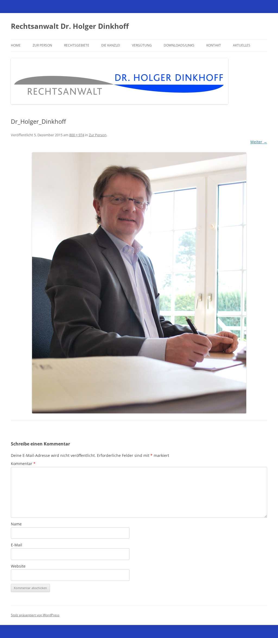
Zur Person (42, 45)
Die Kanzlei (110, 45)
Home (16, 45)
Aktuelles (241, 45)
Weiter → (258, 141)
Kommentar (23, 463)
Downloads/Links (179, 45)
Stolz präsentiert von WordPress (35, 615)
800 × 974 (76, 134)
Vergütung (142, 45)
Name (16, 523)
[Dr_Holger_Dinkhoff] (139, 283)
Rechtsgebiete (76, 45)
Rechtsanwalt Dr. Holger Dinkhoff (70, 26)
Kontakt (213, 45)
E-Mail (16, 544)
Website (18, 566)
